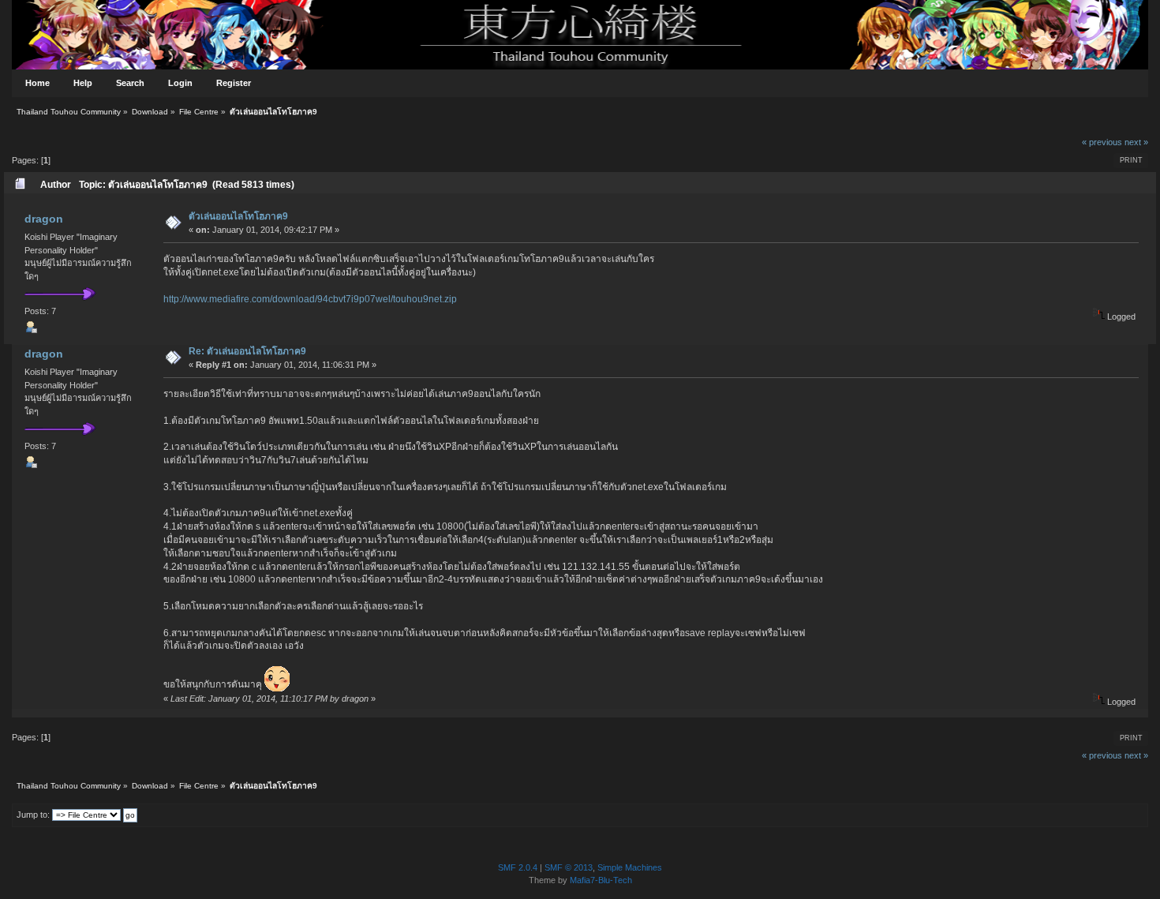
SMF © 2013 (568, 867)
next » (1136, 142)
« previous (1102, 142)
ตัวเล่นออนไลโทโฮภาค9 (238, 216)
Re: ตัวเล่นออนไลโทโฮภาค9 (247, 351)
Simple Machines (629, 867)
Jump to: (33, 814)
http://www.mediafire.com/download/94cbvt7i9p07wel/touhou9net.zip (310, 299)
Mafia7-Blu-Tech (601, 880)
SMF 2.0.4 (517, 867)
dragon (43, 218)
